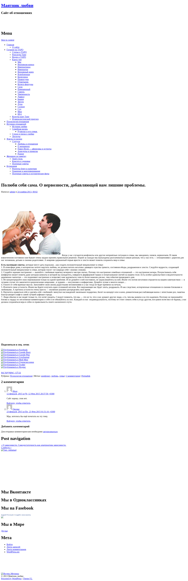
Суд (19, 109)
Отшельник (23, 82)
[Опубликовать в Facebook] (14, 350)
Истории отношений (16, 124)
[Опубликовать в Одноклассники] (17, 362)
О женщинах (24, 146)
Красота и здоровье (21, 161)
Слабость (6, 447)
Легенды (16, 136)
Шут (20, 114)
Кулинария (12, 166)
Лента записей (13, 547)
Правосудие (23, 79)
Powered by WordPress (11, 578)
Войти (10, 544)
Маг (19, 62)
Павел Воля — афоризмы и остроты (34, 149)
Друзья (4, 531)
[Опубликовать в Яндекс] (13, 367)
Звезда (21, 102)
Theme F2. (27, 578)
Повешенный (24, 89)
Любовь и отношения (28, 144)
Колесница (23, 77)
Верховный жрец (26, 72)
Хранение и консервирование (26, 171)
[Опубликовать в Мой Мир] (14, 360)
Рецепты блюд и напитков (24, 168)
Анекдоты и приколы (28, 151)
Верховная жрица (26, 64)
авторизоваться (50, 431)
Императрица (24, 67)
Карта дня (16, 59)
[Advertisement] (94, 200)
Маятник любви (17, 5)
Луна (20, 104)
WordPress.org (13, 552)
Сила (20, 87)
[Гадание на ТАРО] (8, 450)
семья (62, 376)
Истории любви (19, 126)
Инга (15, 391)
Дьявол (21, 97)
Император (23, 69)
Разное (21, 154)
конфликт (45, 376)
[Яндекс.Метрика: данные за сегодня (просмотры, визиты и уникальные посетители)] (10, 573)
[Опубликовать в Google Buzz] (16, 352)
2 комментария (73, 376)
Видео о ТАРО (19, 57)
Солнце (21, 107)
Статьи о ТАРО (19, 52)
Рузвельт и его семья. (27, 131)
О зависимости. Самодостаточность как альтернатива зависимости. (33, 445)
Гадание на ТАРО (15, 49)
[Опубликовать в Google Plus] (15, 355)
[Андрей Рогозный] (2, 517)
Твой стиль (17, 159)
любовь (54, 376)
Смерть (21, 92)
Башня (21, 99)
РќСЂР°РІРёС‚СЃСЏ (11, 373)
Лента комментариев (16, 549)
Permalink (85, 376)
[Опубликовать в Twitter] (13, 365)
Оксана (16, 409)
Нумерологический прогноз (25, 119)
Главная (10, 45)
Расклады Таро (19, 54)
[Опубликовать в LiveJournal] (15, 357)
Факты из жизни (14, 139)
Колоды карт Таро (20, 116)
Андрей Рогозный (7, 515)
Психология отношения (18, 121)
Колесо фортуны (25, 84)
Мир (20, 111)
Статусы (16, 141)
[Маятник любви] (30, 26)
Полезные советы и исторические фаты (30, 173)
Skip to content (7, 40)
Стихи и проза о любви (23, 134)
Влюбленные (24, 74)
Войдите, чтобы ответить (18, 403)
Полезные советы (20, 164)
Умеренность (24, 94)
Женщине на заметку (16, 156)
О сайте (15, 47)
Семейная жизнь (20, 129)
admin (12, 192)
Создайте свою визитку (22, 515)
